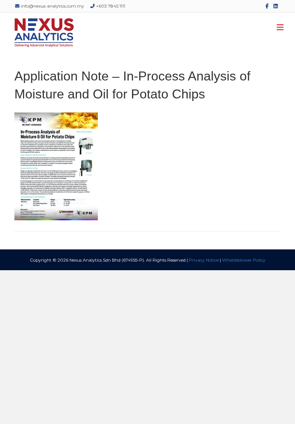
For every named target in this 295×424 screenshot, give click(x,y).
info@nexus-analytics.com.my (52, 6)
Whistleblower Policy (244, 260)
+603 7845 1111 (110, 6)
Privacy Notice (204, 260)
